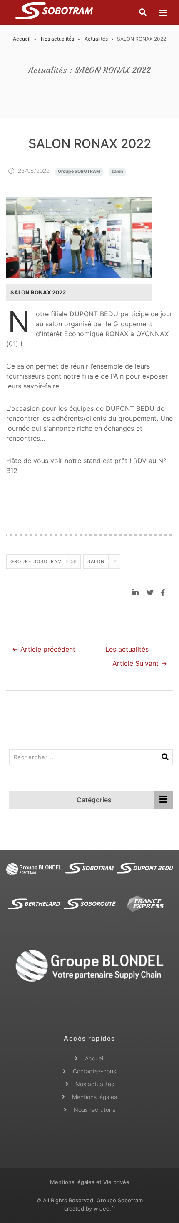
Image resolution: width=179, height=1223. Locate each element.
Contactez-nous (94, 1071)
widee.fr (104, 1208)
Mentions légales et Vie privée (89, 1182)
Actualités (96, 39)
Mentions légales (94, 1096)
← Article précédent (43, 649)
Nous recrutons (94, 1109)
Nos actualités (57, 39)
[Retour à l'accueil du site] (54, 12)
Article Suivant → (139, 663)
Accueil (21, 39)
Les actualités (127, 649)
